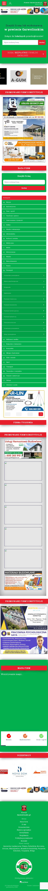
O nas (24, 824)
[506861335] (7, 414)
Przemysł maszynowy (10, 304)
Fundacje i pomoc (12, 216)
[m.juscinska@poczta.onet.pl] (19, 414)
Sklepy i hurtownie (12, 353)
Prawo (8, 266)
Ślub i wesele (10, 357)
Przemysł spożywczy (10, 316)
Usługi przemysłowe (10, 334)
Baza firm (24, 822)
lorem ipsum (8, 735)
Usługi (8, 380)
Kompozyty (7, 287)
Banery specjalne (24, 830)
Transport (9, 367)
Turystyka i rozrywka (14, 371)
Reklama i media (12, 339)
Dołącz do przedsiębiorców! (24, 36)
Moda (8, 247)
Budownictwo (11, 206)
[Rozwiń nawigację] (4, 3)
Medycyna (10, 243)
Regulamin (24, 835)
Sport (8, 362)
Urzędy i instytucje (13, 376)
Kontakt (24, 841)
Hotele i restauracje (13, 229)
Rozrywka (9, 348)
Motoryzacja (10, 252)
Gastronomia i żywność (14, 220)
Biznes (8, 202)
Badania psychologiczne (11, 281)
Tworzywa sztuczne (10, 322)
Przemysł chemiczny (10, 299)
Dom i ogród (10, 211)
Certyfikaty (24, 832)
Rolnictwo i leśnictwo (13, 344)
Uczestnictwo (24, 827)
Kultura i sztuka (12, 238)
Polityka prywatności (24, 838)
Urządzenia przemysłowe (11, 328)
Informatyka (10, 234)
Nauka (8, 256)
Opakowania (7, 293)
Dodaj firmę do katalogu (23, 54)
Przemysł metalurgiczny (11, 310)
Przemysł (9, 270)
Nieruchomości (11, 261)
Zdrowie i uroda (11, 385)
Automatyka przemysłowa (11, 275)
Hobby (8, 225)
